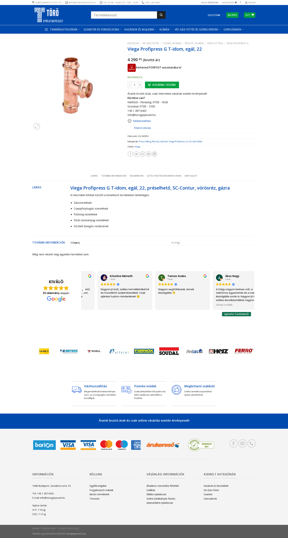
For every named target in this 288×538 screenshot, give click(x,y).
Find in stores (142, 128)
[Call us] (252, 443)
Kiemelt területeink (44, 528)
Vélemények (137, 175)
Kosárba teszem (164, 85)
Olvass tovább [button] (209, 304)
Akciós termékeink (99, 494)
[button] (82, 290)
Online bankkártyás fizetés (160, 498)
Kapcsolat (191, 175)
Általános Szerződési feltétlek (162, 485)
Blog (204, 2)
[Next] (248, 352)
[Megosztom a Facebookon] (130, 154)
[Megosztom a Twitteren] (136, 154)
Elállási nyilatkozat (156, 494)
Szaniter (208, 494)
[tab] (94, 175)
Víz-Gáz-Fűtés (150, 43)
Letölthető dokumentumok (164, 175)
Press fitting (215, 43)
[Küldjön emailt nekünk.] (242, 443)
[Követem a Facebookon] (240, 2)
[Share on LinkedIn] (154, 154)
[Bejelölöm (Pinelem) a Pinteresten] (148, 154)
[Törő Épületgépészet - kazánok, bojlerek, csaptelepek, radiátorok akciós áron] (59, 15)
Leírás (94, 175)
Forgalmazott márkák (101, 490)
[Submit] (161, 15)
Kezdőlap (133, 43)
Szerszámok (210, 498)
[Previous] (40, 352)
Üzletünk (214, 15)
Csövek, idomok (171, 43)
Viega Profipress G (237, 43)
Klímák (164, 29)
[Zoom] (37, 126)
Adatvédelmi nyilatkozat (159, 502)
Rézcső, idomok (194, 43)
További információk (113, 175)
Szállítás (150, 490)
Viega (137, 146)
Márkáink (213, 2)
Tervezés (95, 498)
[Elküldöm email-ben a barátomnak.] (142, 154)
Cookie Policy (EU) (68, 528)
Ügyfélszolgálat (98, 485)
